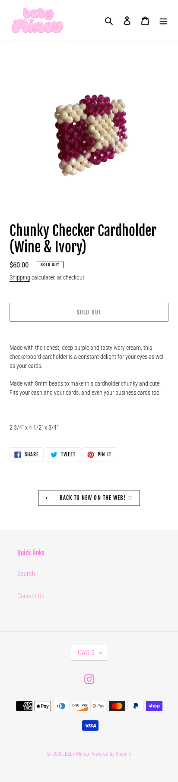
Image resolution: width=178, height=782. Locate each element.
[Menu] (163, 20)
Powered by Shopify (110, 754)
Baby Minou (77, 754)
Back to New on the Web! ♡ (95, 497)
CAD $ (86, 653)
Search (26, 574)
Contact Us (30, 596)
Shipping (20, 277)
